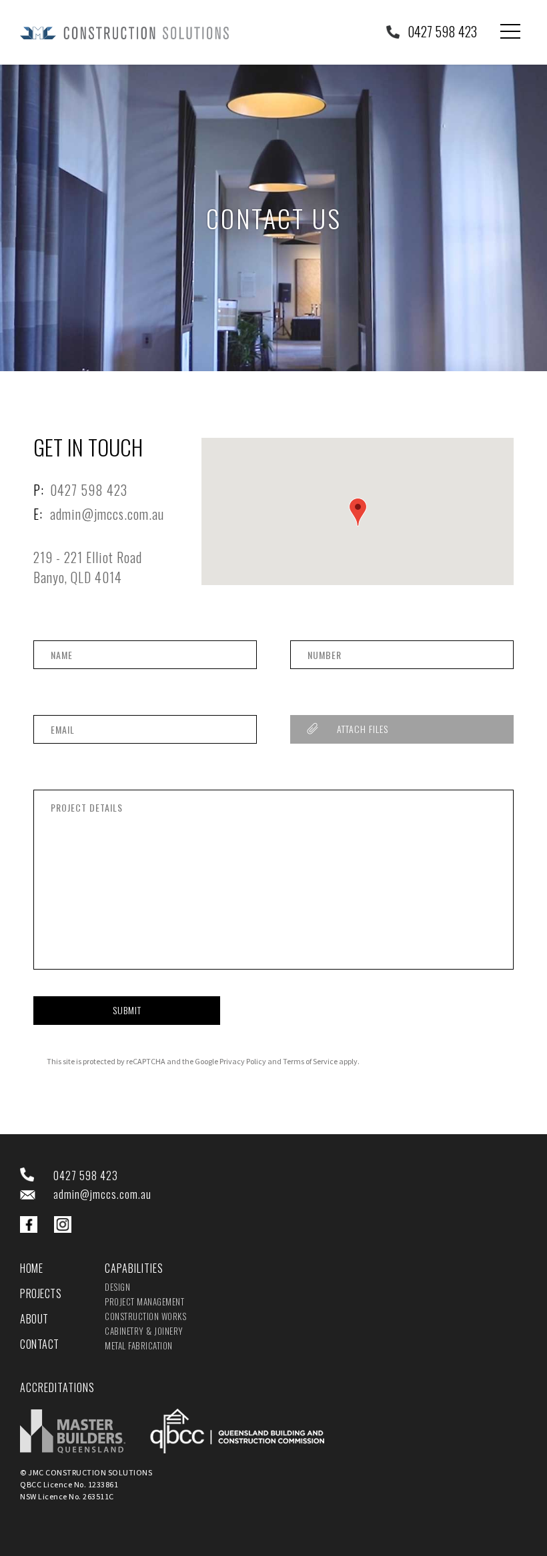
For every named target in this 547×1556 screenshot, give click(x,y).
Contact (39, 1344)
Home (31, 1268)
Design (117, 1286)
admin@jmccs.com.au (107, 514)
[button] (358, 512)
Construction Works (145, 1316)
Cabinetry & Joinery (144, 1330)
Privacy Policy (242, 1061)
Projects (40, 1293)
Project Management (144, 1301)
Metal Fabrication (139, 1345)
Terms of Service (310, 1061)
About (34, 1319)
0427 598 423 (442, 31)
